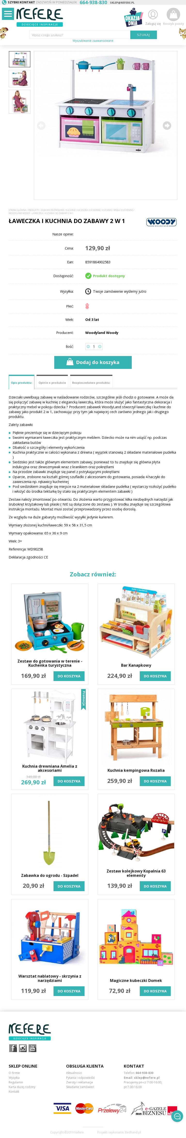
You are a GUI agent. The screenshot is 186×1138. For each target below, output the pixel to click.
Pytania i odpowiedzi (80, 1078)
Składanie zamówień (80, 1087)
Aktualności (74, 1073)
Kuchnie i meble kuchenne (117, 210)
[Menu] (8, 14)
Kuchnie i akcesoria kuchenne (83, 210)
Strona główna (17, 210)
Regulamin (16, 1082)
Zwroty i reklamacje (79, 1082)
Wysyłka (14, 1078)
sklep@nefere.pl (122, 2)
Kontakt (14, 1091)
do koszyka (69, 676)
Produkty (33, 210)
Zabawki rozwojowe (52, 210)
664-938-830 (144, 1073)
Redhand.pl (133, 1132)
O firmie (14, 1073)
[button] (166, 125)
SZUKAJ (143, 35)
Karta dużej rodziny (22, 1087)
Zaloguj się (153, 23)
